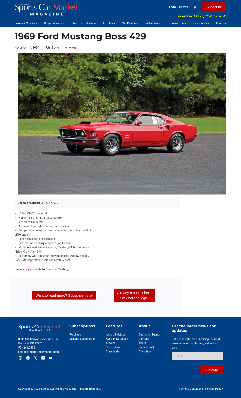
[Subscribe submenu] (185, 23)
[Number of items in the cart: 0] (194, 7)
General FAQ (146, 347)
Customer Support (150, 334)
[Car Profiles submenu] (139, 23)
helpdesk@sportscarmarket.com (38, 352)
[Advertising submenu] (163, 23)
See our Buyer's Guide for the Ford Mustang (42, 269)
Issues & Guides (115, 334)
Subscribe (214, 7)
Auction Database (117, 338)
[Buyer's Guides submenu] (65, 23)
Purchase (75, 334)
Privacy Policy (214, 388)
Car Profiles (113, 347)
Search (183, 7)
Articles (111, 343)
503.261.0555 (26, 347)
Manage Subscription (82, 338)
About (142, 343)
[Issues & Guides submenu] (37, 23)
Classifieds (112, 351)
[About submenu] (225, 23)
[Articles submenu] (114, 23)
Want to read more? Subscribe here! (64, 295)
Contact (144, 338)
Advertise (145, 351)
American (71, 47)
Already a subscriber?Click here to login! (134, 295)
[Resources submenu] (208, 23)
